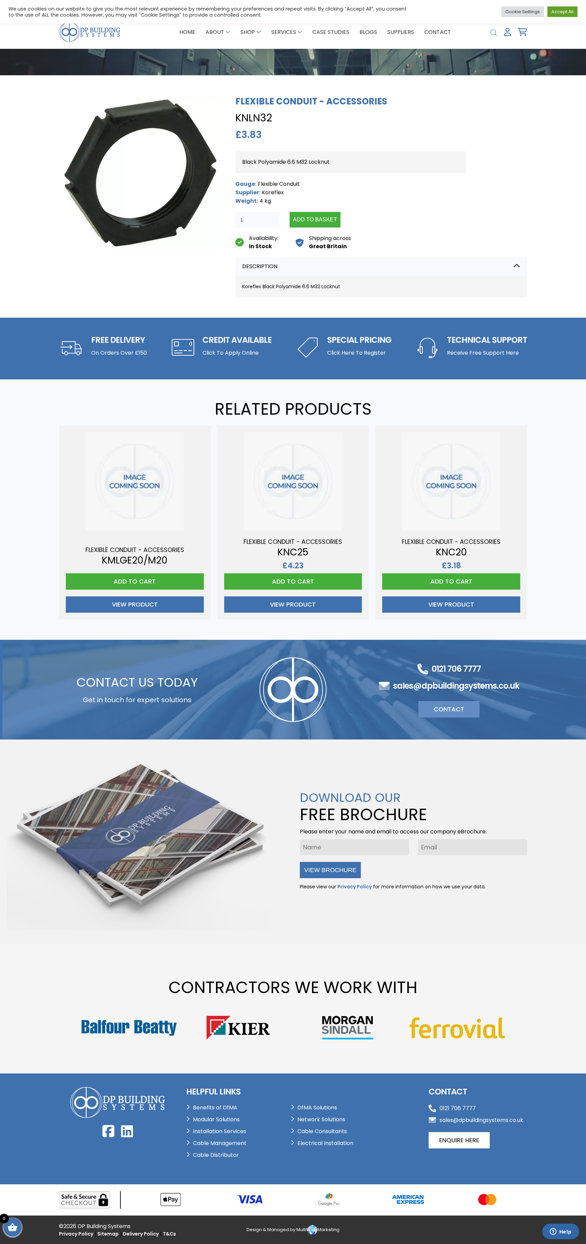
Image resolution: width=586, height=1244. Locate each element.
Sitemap (108, 1233)
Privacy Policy (354, 886)
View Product (135, 604)
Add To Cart (135, 581)
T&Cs (169, 1233)
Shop (247, 32)
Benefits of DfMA (215, 1107)
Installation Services (219, 1131)
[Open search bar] (493, 32)
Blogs (368, 32)
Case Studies (330, 32)
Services (283, 32)
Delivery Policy (141, 1233)
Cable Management (220, 1143)
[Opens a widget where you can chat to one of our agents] (560, 1232)
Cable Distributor (216, 1155)
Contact (437, 32)
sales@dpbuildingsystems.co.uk (456, 685)
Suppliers (400, 32)
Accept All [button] (562, 11)
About (215, 32)
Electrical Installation (325, 1143)
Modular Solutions (216, 1119)
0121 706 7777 (456, 668)
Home (187, 32)
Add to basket (315, 219)
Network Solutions (321, 1119)
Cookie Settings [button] (522, 11)
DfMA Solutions (317, 1107)
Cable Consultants (322, 1131)
